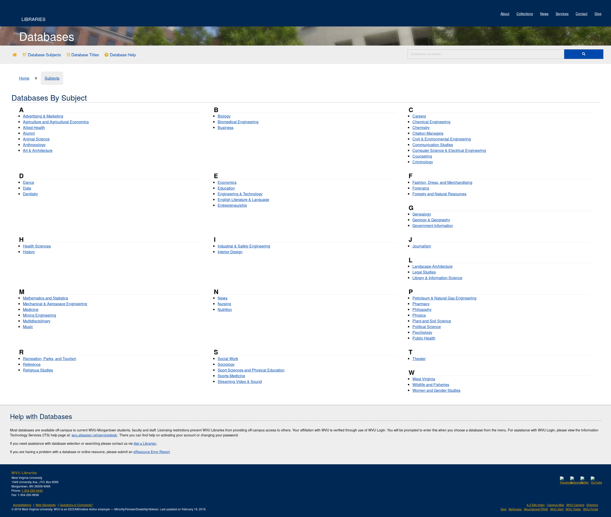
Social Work (228, 358)
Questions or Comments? (76, 505)
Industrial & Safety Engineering (244, 246)
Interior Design (230, 251)
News (544, 13)
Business (225, 127)
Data (27, 188)
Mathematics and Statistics (45, 298)
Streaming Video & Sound (240, 381)
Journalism (421, 246)
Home (24, 78)
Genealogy (421, 214)
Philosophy (422, 309)
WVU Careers (575, 505)
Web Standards (46, 505)
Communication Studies (432, 144)
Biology (224, 116)
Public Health (423, 338)
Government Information (432, 225)
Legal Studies (424, 272)
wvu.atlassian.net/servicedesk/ (94, 435)
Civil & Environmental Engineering (441, 139)
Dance (28, 182)
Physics (419, 315)
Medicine (30, 309)
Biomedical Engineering (238, 121)
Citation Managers (427, 133)
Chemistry (421, 127)
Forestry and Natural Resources (439, 193)
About (504, 13)
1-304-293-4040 (32, 490)
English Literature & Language (243, 199)
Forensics (420, 188)
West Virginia (423, 379)
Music (28, 326)
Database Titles (84, 54)
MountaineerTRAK (536, 509)
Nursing (224, 303)
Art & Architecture (38, 150)
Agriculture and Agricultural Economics (56, 121)
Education (226, 188)
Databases (46, 36)
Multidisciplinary (36, 321)
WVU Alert (557, 509)
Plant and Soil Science (431, 321)
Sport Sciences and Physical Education (251, 370)
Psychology (422, 332)
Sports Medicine (231, 375)
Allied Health (34, 127)
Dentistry (30, 193)
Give (598, 13)
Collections (524, 13)
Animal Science (36, 139)
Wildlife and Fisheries (430, 384)
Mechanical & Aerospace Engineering (55, 303)
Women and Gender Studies (436, 390)
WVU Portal (590, 509)
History (29, 251)
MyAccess (515, 509)
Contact (581, 13)
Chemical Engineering (431, 121)
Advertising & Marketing (43, 116)
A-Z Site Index (536, 505)
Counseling (422, 156)
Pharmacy (421, 303)
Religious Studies (38, 370)
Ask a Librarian (145, 443)
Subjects (52, 78)
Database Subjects (44, 54)
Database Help (122, 54)
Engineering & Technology (240, 193)
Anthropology (34, 144)
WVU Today (573, 509)
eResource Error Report (151, 451)
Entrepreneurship (232, 205)
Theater (419, 358)
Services (562, 13)
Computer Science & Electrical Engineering (449, 150)
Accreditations (22, 505)
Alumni (29, 133)
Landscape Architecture (432, 266)
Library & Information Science (437, 277)
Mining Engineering (39, 315)
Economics (227, 182)
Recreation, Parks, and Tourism (49, 358)
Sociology (226, 364)
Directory (592, 505)
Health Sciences (37, 246)
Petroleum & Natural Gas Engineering (444, 298)
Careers (419, 116)
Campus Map (555, 505)
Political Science (426, 326)
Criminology (422, 162)
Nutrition (225, 309)
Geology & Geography (431, 219)
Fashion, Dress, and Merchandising (442, 182)
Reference (32, 364)
